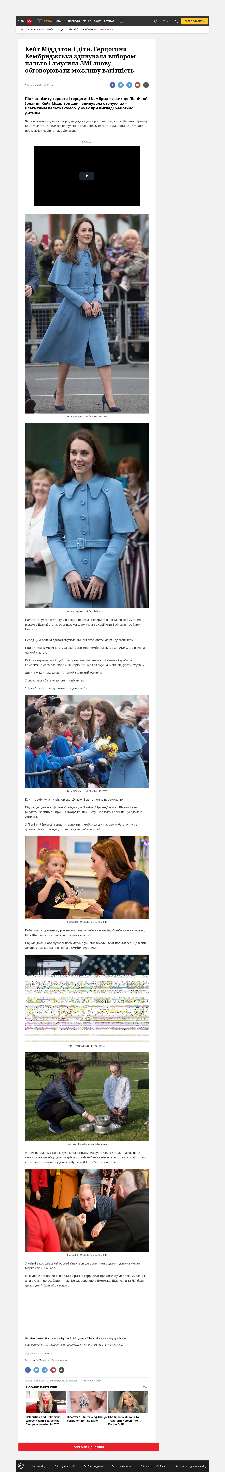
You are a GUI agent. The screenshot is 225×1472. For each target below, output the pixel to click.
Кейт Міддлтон (41, 1360)
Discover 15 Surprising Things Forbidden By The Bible (87, 1418)
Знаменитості (107, 29)
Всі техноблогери (121, 1466)
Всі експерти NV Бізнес (154, 1466)
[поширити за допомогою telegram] (129, 85)
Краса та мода (36, 29)
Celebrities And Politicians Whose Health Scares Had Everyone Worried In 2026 (43, 1420)
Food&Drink (72, 29)
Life (20, 29)
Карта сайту (39, 1466)
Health (50, 29)
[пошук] (155, 21)
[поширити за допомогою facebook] (112, 85)
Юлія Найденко (44, 1353)
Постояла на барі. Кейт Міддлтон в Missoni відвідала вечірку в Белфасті (87, 1338)
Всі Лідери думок (93, 1466)
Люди (60, 29)
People (64, 121)
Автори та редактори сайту (191, 1466)
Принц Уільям (59, 1360)
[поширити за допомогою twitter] (121, 85)
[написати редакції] (138, 85)
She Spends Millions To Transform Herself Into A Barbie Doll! (124, 1420)
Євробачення (89, 29)
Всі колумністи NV (65, 1466)
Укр (163, 21)
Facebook (116, 1345)
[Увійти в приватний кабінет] (176, 21)
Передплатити (195, 21)
